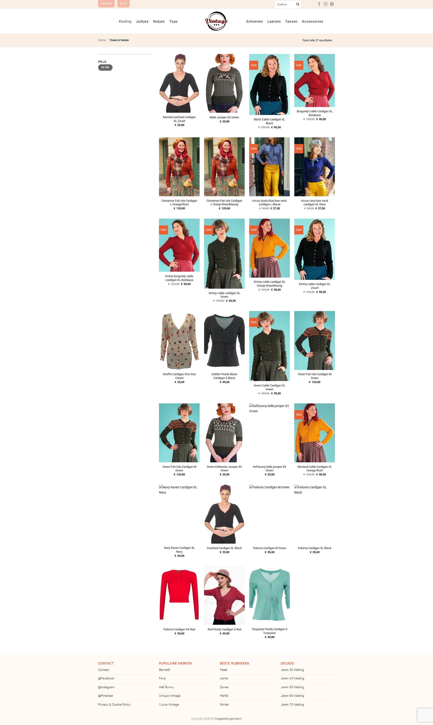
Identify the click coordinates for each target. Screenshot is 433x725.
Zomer (224, 688)
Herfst (224, 696)
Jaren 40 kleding (292, 679)
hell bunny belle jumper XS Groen (269, 468)
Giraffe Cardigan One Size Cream (179, 376)
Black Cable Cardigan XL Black (269, 121)
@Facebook (106, 679)
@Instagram (106, 688)
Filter (105, 67)
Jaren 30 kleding (292, 670)
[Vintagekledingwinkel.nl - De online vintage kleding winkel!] (216, 21)
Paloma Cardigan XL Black (315, 548)
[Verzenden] (298, 4)
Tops (173, 21)
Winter (224, 705)
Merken (106, 3)
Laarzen (274, 21)
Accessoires (312, 21)
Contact (103, 670)
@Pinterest (105, 696)
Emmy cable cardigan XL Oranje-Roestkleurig (269, 283)
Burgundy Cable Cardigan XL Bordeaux (315, 113)
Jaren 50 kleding (292, 688)
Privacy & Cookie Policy (114, 705)
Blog (123, 3)
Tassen (291, 21)
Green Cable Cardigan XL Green (269, 387)
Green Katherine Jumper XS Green (224, 468)
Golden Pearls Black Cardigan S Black (224, 376)
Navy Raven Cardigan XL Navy (179, 549)
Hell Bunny (166, 688)
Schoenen (254, 21)
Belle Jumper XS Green (224, 117)
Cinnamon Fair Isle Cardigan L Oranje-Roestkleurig (224, 202)
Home (102, 40)
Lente (224, 679)
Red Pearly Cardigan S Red (224, 629)
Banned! (164, 670)
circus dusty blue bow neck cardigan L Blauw (269, 202)
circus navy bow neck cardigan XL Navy (314, 202)
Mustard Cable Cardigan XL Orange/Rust (314, 468)
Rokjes (159, 21)
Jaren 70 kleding (292, 705)
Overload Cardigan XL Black (224, 548)
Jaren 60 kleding (292, 696)
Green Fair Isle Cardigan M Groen (179, 468)
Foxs (162, 679)
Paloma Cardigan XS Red (179, 629)
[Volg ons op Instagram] (325, 4)
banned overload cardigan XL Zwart (179, 119)
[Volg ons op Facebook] (319, 4)
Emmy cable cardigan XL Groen (224, 295)
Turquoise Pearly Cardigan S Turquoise (269, 631)
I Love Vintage (169, 705)
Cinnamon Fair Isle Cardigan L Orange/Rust (179, 202)
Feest (223, 670)
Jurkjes (142, 21)
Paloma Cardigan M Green (269, 548)
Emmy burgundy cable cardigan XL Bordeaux (179, 278)
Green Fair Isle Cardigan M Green (315, 376)
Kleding (125, 21)
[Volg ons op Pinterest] (332, 4)
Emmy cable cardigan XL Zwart (314, 286)
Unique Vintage (169, 696)
